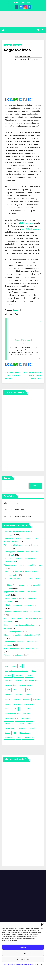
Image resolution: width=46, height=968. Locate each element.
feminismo (18, 695)
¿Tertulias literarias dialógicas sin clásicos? (21, 648)
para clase (26, 714)
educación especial (31, 680)
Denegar (23, 953)
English (7, 690)
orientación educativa (12, 714)
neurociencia (25, 709)
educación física (10, 685)
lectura (7, 704)
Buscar (7, 478)
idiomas (16, 699)
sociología (32, 728)
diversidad (18, 680)
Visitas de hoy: (10, 503)
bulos (34, 671)
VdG (18, 737)
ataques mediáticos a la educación (16, 671)
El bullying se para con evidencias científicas (22, 578)
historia (7, 699)
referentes (20, 723)
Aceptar (23, 947)
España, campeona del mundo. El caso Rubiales (13, 375)
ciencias (8, 675)
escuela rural (18, 690)
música (7, 709)
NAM (15, 709)
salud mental (9, 728)
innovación (36, 699)
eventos (8, 695)
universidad (9, 737)
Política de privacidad (22, 964)
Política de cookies (9, 964)
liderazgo (17, 704)
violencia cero (28, 737)
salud (29, 723)
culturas (29, 675)
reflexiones (18, 45)
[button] (43, 924)
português (25, 718)
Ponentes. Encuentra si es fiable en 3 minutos (22, 612)
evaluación (30, 690)
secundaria (21, 728)
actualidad (8, 45)
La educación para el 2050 (14, 632)
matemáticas (28, 704)
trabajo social (24, 733)
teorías (7, 733)
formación (29, 695)
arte (13, 666)
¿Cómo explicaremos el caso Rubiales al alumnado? (32, 375)
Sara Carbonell (24, 56)
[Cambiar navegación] (42, 30)
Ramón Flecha (8, 819)
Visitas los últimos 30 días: (15, 516)
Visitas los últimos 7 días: (14, 510)
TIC (15, 733)
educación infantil (25, 685)
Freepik (16, 310)
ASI (20, 666)
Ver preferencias (23, 959)
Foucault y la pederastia (13, 655)
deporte (8, 680)
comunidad (18, 675)
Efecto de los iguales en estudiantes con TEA (22, 635)
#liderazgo (34, 59)
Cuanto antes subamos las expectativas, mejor (22, 565)
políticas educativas (11, 718)
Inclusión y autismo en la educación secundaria (23, 605)
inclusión (26, 699)
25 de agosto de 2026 (9, 772)
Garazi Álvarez (8, 451)
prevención (9, 723)
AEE (6, 666)
